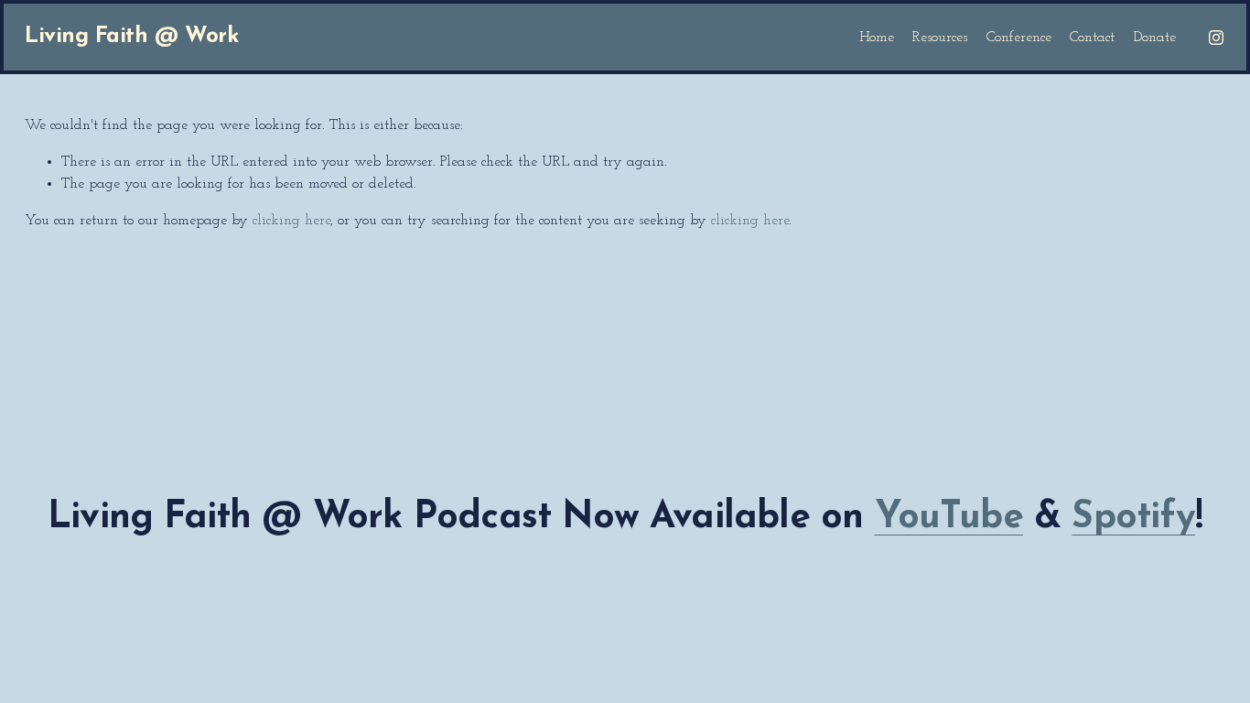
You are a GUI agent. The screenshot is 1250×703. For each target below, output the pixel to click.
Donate (1155, 37)
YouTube (949, 518)
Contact (1092, 37)
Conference (1018, 37)
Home (876, 37)
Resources (939, 37)
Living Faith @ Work (131, 37)
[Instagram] (1216, 37)
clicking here (291, 220)
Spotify (1133, 518)
